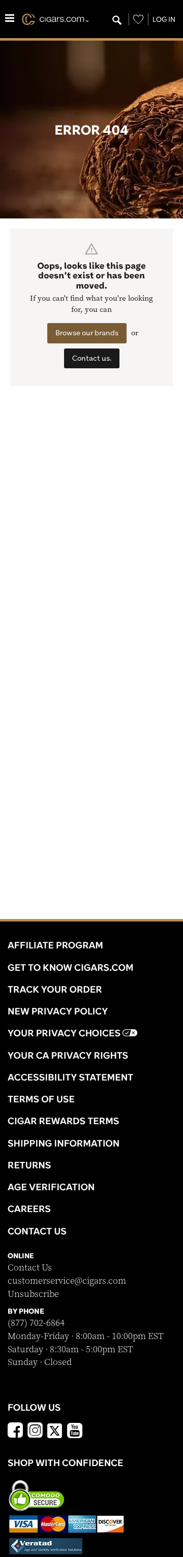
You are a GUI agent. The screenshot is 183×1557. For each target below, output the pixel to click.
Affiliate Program (55, 945)
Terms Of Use (41, 1099)
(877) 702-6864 (36, 1323)
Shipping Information (63, 1143)
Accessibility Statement (70, 1077)
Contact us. (91, 358)
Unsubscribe (33, 1294)
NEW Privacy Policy (58, 1011)
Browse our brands (86, 332)
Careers (29, 1208)
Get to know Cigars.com (71, 967)
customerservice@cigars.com (67, 1281)
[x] (55, 1430)
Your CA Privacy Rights (68, 1055)
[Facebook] (15, 1431)
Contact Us (30, 1268)
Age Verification (51, 1187)
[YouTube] (74, 1431)
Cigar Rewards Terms (63, 1121)
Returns (29, 1165)
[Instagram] (35, 1431)
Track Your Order (55, 989)
